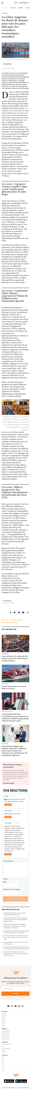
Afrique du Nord (5, 1023)
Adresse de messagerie (11, 882)
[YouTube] (15, 998)
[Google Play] (21, 1073)
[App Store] (9, 1073)
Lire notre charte (8, 775)
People (3, 1012)
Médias (3, 1016)
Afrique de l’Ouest (6, 1025)
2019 (3, 1055)
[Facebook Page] (8, 998)
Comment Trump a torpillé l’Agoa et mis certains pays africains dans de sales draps (14, 189)
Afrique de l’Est (5, 1029)
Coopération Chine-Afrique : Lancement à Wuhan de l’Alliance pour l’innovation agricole (15, 296)
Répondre (8, 797)
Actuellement (5, 7)
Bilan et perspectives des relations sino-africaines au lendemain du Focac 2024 (15, 484)
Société (28, 7)
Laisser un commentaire (15, 891)
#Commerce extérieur (10, 615)
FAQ (3, 1038)
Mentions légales (6, 1040)
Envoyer (15, 986)
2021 (3, 1051)
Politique (13, 7)
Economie (20, 7)
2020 (3, 1053)
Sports (3, 1018)
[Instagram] (23, 998)
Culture (3, 1014)
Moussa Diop (7, 64)
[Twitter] (12, 998)
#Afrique (5, 612)
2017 (3, 1059)
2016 (3, 1061)
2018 (3, 1057)
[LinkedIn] (19, 998)
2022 (3, 1049)
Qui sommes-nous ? (6, 1036)
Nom (5, 874)
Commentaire (8, 853)
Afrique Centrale (5, 1027)
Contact (4, 1042)
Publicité (4, 1044)
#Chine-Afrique (16, 612)
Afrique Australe (5, 1031)
